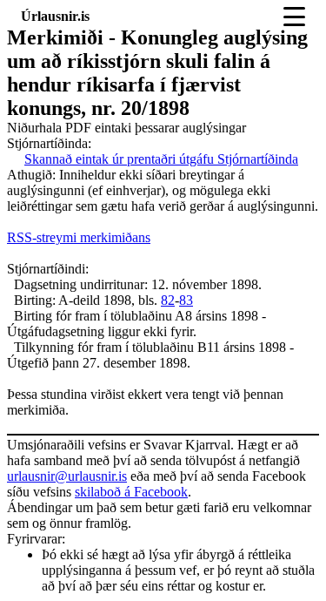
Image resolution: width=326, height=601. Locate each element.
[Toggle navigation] (294, 16)
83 (186, 300)
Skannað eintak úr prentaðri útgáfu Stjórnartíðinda (161, 159)
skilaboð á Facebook (131, 491)
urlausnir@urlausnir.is (67, 476)
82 (168, 300)
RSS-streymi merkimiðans (78, 237)
